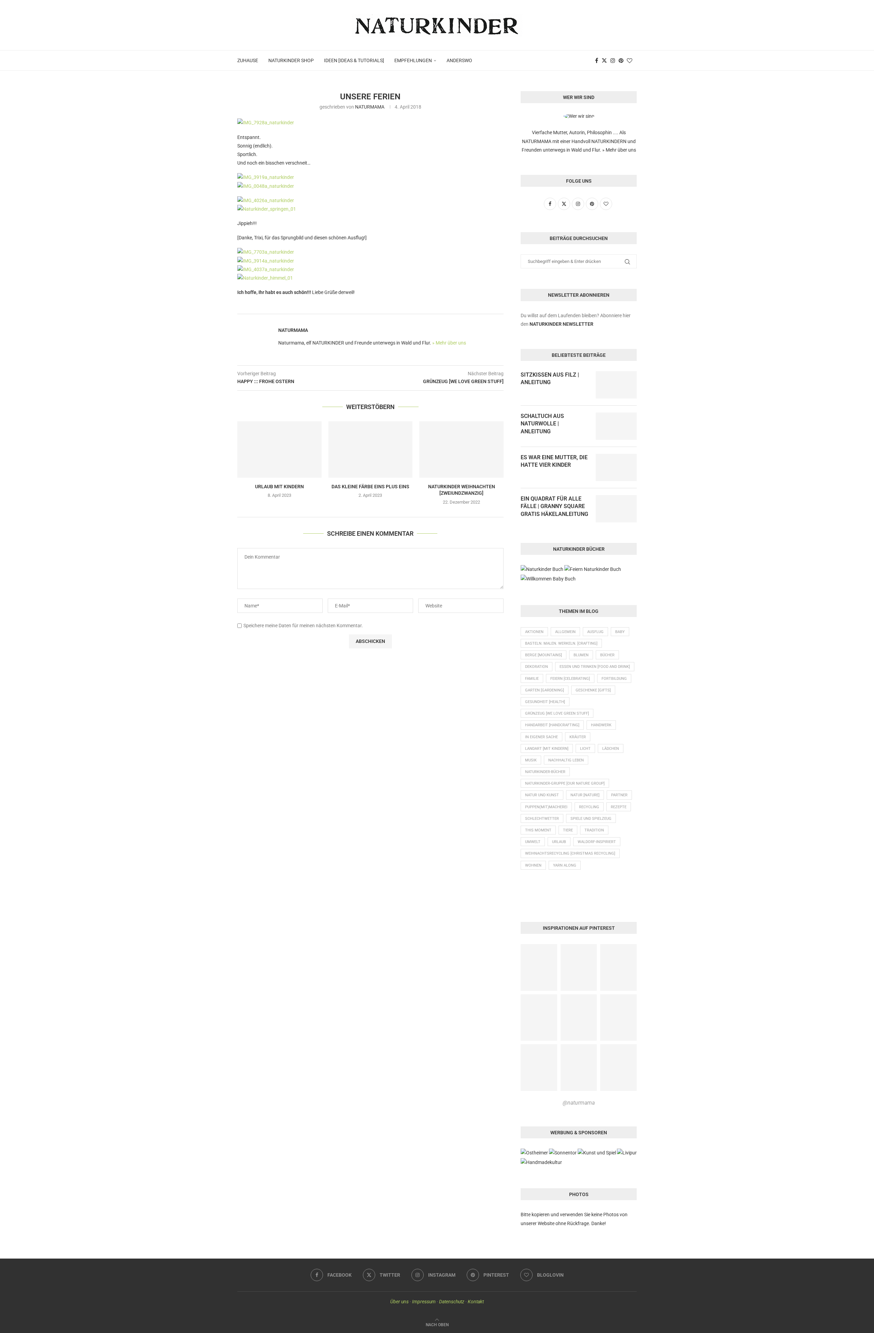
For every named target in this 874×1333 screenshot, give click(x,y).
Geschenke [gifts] (593, 690)
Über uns (399, 1301)
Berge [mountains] (543, 655)
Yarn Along (564, 865)
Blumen (581, 655)
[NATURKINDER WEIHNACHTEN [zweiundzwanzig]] (461, 449)
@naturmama (579, 1102)
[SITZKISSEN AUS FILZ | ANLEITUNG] (616, 384)
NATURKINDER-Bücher (545, 772)
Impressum (424, 1301)
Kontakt (476, 1301)
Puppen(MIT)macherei (546, 807)
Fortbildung (614, 678)
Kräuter (577, 737)
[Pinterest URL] (539, 967)
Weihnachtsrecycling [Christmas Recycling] (570, 853)
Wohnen (533, 865)
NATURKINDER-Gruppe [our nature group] (565, 783)
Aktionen (534, 632)
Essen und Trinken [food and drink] (595, 666)
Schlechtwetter (542, 818)
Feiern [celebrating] (570, 678)
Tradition (594, 830)
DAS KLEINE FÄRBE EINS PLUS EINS (370, 486)
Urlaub (559, 842)
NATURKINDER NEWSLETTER (561, 324)
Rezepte (618, 807)
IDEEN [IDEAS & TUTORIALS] (354, 60)
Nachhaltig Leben (566, 760)
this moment (538, 830)
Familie (532, 678)
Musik (531, 760)
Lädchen (610, 748)
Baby (620, 632)
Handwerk (601, 725)
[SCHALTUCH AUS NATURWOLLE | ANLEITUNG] (616, 426)
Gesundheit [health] (545, 702)
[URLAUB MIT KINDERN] (279, 449)
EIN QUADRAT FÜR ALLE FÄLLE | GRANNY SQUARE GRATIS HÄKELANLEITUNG (554, 506)
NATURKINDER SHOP (291, 60)
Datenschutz (451, 1301)
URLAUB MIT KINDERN (279, 486)
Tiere (568, 830)
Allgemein (565, 632)
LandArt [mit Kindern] (546, 748)
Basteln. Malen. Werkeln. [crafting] (561, 643)
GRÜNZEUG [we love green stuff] (557, 713)
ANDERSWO (459, 60)
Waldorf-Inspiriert (597, 842)
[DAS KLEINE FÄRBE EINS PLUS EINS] (370, 449)
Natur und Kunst (542, 795)
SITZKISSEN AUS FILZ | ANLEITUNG (550, 378)
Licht (585, 748)
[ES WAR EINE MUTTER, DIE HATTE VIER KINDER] (616, 467)
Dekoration (536, 666)
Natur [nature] (585, 795)
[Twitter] (604, 60)
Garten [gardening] (544, 690)
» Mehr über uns (449, 343)
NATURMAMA (369, 107)
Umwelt (532, 842)
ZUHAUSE (247, 60)
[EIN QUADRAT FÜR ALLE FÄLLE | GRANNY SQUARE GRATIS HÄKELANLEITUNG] (616, 508)
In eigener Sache (541, 737)
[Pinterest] (621, 60)
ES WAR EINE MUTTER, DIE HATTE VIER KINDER (554, 461)
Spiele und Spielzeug (590, 818)
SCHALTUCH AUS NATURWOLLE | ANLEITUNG (542, 424)
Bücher (607, 655)
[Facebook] (596, 60)
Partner (619, 795)
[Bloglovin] (629, 60)
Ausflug (595, 632)
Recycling (589, 807)
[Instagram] (612, 60)
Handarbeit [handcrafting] (552, 725)
